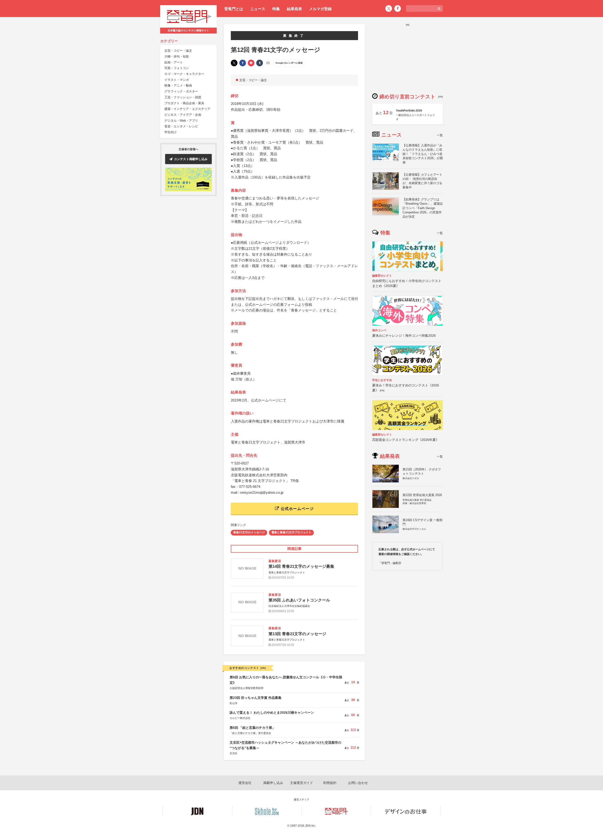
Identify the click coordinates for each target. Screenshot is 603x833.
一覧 (440, 135)
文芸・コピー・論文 (178, 51)
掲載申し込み (273, 783)
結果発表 (294, 9)
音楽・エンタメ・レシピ (181, 126)
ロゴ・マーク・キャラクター (184, 74)
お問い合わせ (358, 783)
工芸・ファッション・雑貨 (182, 97)
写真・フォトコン (176, 68)
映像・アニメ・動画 (178, 85)
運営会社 (245, 783)
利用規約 (329, 783)
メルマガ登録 (320, 9)
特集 (276, 9)
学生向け (170, 132)
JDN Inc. (310, 825)
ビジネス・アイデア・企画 (182, 114)
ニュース (257, 9)
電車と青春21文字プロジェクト (291, 532)
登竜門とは (233, 9)
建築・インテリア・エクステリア (187, 109)
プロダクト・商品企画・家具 (184, 103)
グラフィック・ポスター (181, 91)
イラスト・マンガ (176, 80)
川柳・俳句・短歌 (176, 56)
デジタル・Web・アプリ (181, 120)
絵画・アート (173, 62)
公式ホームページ (296, 509)
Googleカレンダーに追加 (289, 63)
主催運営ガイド (301, 783)
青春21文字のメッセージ (249, 532)
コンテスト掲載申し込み (191, 159)
